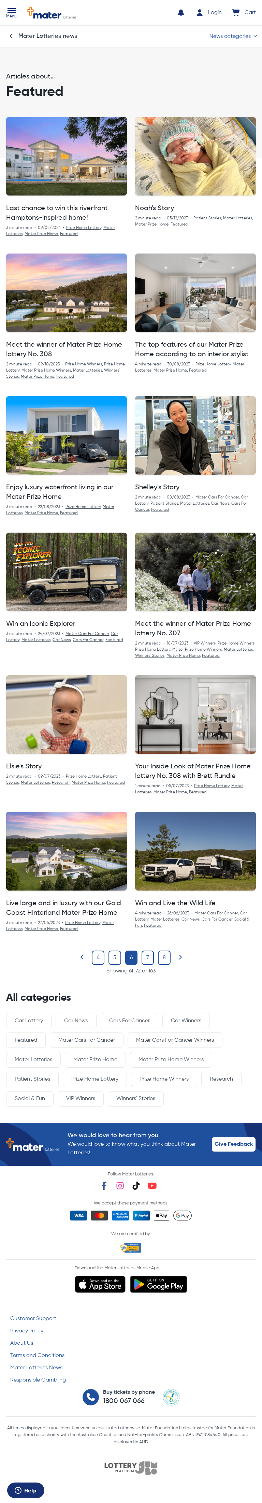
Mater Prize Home (41, 234)
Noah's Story (154, 208)
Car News (220, 504)
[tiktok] (136, 1186)
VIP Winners (205, 643)
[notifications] (181, 12)
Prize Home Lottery (83, 228)
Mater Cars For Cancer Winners (175, 1040)
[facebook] (104, 1186)
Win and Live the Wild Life (175, 903)
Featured (69, 234)
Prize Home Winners (83, 364)
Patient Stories (207, 218)
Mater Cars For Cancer (217, 497)
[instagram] (120, 1186)
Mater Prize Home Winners (46, 370)
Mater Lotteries (237, 218)
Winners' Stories (149, 656)
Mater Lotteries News (36, 1368)
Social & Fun (30, 1098)
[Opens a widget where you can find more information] (25, 1491)
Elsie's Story (24, 766)
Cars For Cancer (88, 640)
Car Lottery (29, 1021)
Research (61, 783)
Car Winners (186, 1021)
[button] (11, 13)
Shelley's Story (157, 487)
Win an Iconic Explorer (40, 624)
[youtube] (152, 1186)
